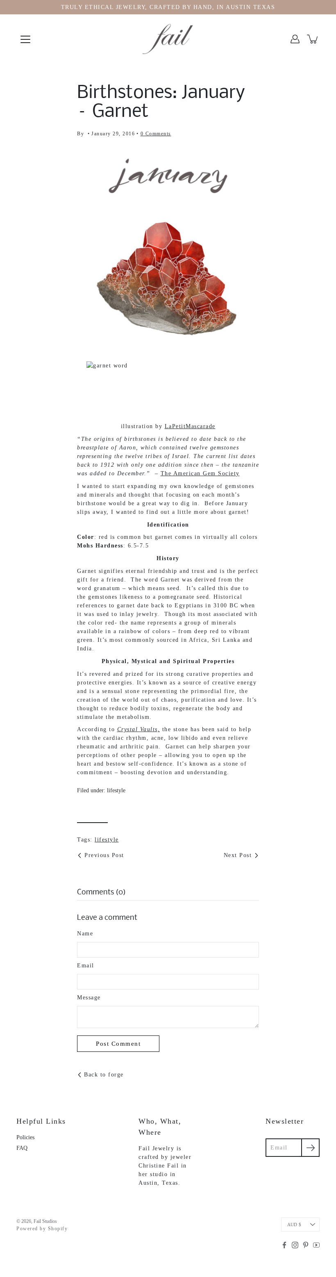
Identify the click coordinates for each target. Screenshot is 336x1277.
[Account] (295, 39)
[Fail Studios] (168, 38)
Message (89, 997)
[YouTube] (316, 1245)
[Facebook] (284, 1245)
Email (85, 965)
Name (85, 933)
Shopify (58, 1228)
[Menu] (25, 39)
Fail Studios (45, 1221)
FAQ (21, 1148)
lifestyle (116, 790)
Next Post (238, 855)
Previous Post (104, 855)
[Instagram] (295, 1245)
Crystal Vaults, (138, 729)
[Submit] (310, 1147)
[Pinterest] (305, 1245)
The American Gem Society (200, 473)
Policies (25, 1137)
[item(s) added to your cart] (313, 39)
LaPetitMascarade (190, 426)
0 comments (156, 134)
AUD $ (294, 1224)
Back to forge (104, 1075)
